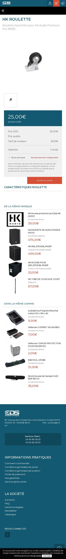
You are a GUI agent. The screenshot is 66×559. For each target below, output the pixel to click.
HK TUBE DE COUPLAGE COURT (44, 279)
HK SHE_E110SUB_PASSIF (40, 246)
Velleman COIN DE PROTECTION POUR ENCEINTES (44, 344)
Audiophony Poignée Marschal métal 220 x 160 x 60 (43, 312)
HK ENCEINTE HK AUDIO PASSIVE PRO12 (44, 231)
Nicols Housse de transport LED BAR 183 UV (43, 377)
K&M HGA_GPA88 (36, 360)
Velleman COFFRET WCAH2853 (43, 327)
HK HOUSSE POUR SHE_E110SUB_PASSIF (38, 263)
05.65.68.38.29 (33, 439)
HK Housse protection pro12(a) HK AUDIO (44, 214)
